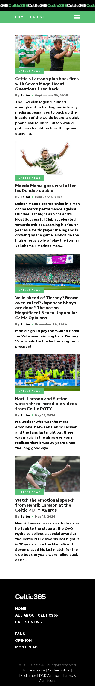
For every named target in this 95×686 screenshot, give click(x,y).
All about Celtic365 (36, 615)
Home (21, 608)
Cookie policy (59, 670)
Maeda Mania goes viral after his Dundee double (45, 188)
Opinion (23, 640)
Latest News (30, 70)
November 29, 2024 (51, 324)
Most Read (26, 647)
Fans (20, 634)
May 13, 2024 (45, 415)
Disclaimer (27, 676)
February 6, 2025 (48, 197)
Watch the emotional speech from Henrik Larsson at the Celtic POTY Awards (45, 505)
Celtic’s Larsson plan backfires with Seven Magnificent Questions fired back (47, 83)
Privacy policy (34, 670)
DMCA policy (49, 676)
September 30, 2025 (51, 95)
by (22, 95)
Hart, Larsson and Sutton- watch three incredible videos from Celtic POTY (46, 403)
